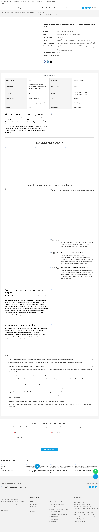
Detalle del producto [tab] (49, 75)
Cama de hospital (55, 512)
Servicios (33, 506)
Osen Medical (5, 13)
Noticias (32, 511)
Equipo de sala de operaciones (59, 507)
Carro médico (54, 517)
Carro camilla (54, 519)
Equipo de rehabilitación (27, 13)
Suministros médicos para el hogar (60, 509)
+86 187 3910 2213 (86, 504)
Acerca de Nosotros (36, 509)
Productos (14, 13)
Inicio (31, 502)
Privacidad (34, 529)
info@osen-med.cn (16, 487)
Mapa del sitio (25, 529)
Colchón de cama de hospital (58, 514)
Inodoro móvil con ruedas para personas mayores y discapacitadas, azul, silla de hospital (30, 15)
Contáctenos (34, 514)
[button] (66, 7)
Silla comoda (40, 13)
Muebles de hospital (56, 502)
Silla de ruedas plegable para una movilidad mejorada (10, 469)
